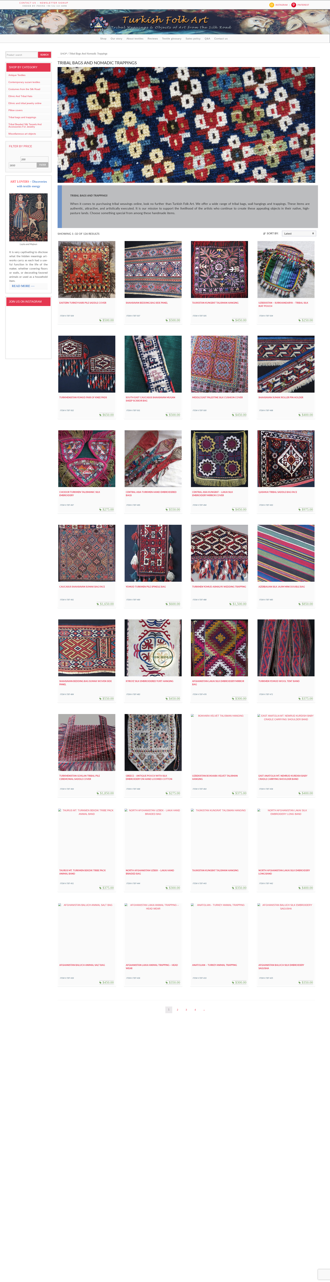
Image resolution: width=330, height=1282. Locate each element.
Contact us (27, 3)
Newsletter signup (54, 3)
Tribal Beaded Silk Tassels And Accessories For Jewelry (25, 125)
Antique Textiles (16, 75)
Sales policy (193, 38)
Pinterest (303, 5)
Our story (116, 38)
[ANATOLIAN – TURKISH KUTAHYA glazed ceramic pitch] (18, 316)
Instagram (282, 5)
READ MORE (23, 286)
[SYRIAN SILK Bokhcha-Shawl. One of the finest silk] (18, 344)
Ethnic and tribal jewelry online (24, 103)
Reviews (153, 38)
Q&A (207, 38)
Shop (103, 38)
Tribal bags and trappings (22, 117)
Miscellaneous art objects (22, 133)
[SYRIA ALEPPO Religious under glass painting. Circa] (38, 330)
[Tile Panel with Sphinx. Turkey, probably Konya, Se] (38, 316)
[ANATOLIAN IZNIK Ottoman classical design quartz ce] (18, 330)
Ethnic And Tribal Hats (20, 96)
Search (44, 55)
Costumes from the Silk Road (24, 89)
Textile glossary (172, 38)
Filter (42, 165)
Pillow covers (15, 110)
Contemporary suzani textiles (24, 82)
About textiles (135, 38)
